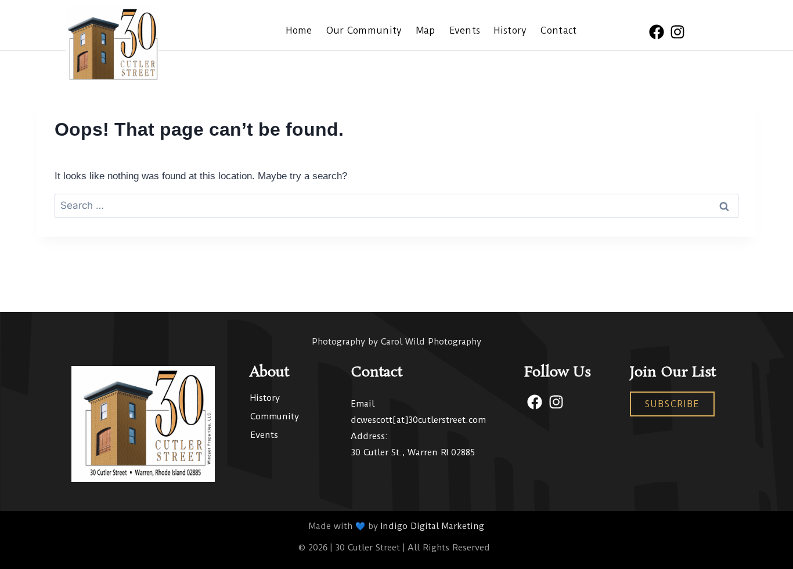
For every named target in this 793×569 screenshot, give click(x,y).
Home (299, 30)
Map (425, 30)
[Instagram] (677, 31)
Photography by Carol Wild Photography (396, 341)
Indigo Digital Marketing (432, 526)
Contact (558, 30)
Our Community (364, 30)
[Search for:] (396, 205)
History (510, 30)
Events (465, 30)
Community (274, 416)
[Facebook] (656, 31)
